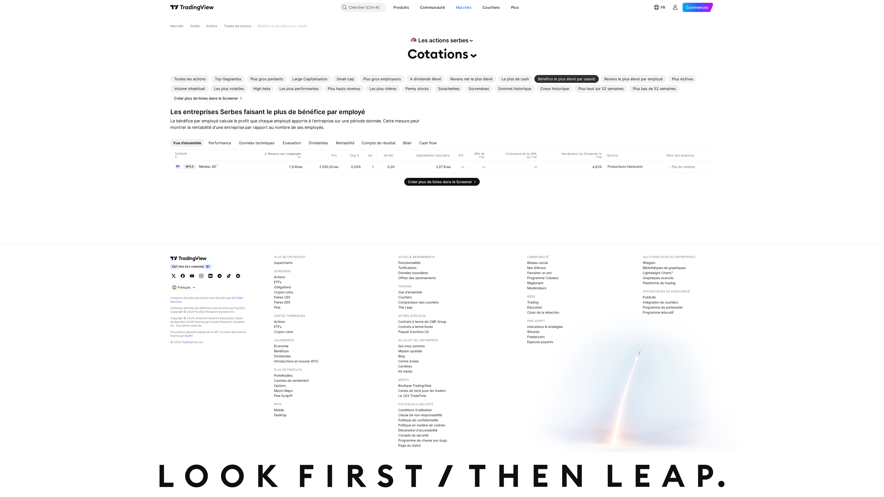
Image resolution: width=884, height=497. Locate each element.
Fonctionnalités (409, 263)
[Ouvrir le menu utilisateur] (675, 7)
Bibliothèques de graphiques (664, 268)
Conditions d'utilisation (415, 410)
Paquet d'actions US (413, 332)
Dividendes (282, 356)
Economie (281, 346)
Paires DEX (282, 302)
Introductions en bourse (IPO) (296, 361)
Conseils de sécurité (413, 435)
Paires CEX (282, 297)
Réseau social (537, 263)
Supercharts (283, 263)
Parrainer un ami (539, 273)
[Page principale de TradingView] (192, 7)
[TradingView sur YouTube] (192, 276)
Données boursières (413, 273)
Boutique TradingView (414, 385)
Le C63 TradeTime (412, 396)
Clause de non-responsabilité (420, 415)
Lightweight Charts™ (658, 273)
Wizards (533, 332)
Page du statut (409, 445)
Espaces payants (540, 342)
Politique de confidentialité (418, 420)
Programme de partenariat (663, 307)
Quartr (189, 335)
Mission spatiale (410, 351)
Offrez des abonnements (417, 278)
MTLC (190, 166)
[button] (412, 7)
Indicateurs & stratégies (545, 327)
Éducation (534, 307)
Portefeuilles (283, 375)
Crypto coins (283, 292)
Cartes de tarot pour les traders (422, 391)
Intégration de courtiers (660, 302)
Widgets (649, 263)
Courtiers (491, 7)
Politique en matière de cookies (421, 425)
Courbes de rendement (291, 380)
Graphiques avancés (658, 278)
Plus (515, 7)
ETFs (277, 282)
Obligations (282, 287)
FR (663, 7)
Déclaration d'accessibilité (417, 430)
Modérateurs (536, 288)
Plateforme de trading (659, 283)
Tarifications (407, 268)
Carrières (405, 366)
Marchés (463, 7)
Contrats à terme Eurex (415, 327)
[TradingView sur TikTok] (229, 276)
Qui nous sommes (411, 346)
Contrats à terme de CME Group (422, 322)
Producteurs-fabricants (625, 166)
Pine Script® (283, 396)
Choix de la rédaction (543, 312)
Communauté (432, 7)
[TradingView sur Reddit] (238, 276)
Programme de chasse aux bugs (422, 440)
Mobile (279, 410)
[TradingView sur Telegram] (219, 276)
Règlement (535, 283)
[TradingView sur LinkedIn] (210, 276)
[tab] (189, 79)
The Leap (405, 307)
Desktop (280, 415)
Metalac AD (207, 166)
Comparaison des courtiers (418, 302)
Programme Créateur (543, 278)
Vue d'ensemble (410, 292)
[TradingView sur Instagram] (201, 276)
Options (280, 385)
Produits (401, 7)
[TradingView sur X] (173, 276)
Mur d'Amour (536, 268)
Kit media (405, 371)
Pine (277, 307)
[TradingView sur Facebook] (183, 276)
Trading (533, 302)
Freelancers (536, 337)
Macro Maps (283, 391)
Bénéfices (281, 351)
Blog (401, 356)
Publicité (649, 297)
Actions (279, 277)
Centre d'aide (408, 361)
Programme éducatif (658, 312)
